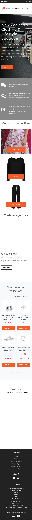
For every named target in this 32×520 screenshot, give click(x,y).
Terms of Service (16, 466)
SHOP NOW (7, 67)
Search (16, 456)
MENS (25, 296)
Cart (29, 1)
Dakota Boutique (21, 512)
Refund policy (16, 469)
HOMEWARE (17, 296)
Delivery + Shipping (16, 464)
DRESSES (16, 149)
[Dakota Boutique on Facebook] (14, 478)
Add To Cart (8, 328)
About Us (16, 459)
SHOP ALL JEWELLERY (16, 373)
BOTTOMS (16, 204)
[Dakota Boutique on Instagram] (18, 478)
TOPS (16, 176)
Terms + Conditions (16, 461)
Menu (5, 1)
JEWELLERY (8, 296)
